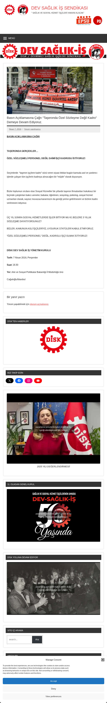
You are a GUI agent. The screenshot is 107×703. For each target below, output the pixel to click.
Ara (37, 639)
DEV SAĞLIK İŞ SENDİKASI (59, 7)
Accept (53, 681)
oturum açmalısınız (39, 304)
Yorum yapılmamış (32, 129)
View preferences (53, 696)
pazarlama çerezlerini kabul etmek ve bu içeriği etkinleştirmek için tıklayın (53, 428)
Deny (53, 689)
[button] (102, 659)
